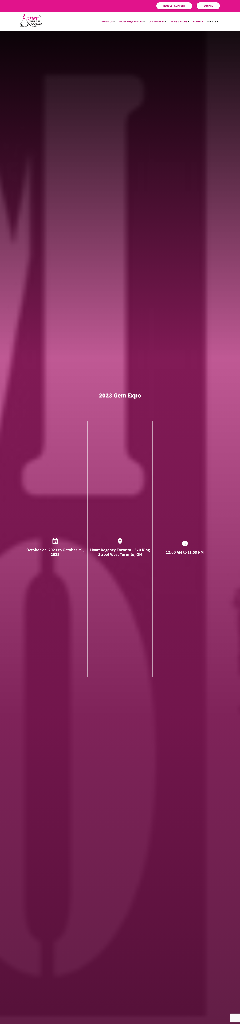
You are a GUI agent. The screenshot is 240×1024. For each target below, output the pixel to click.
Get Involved (157, 21)
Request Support (174, 5)
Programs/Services (131, 21)
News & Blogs (179, 21)
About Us (107, 21)
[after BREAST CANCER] (31, 20)
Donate (208, 5)
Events (212, 21)
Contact (198, 21)
